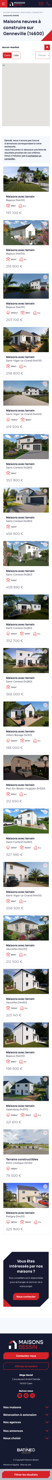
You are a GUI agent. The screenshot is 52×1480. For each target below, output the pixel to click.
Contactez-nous (26, 1355)
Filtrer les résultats (26, 1474)
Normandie (25, 12)
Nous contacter (26, 1296)
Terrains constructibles (22, 1160)
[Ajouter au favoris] (45, 170)
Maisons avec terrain (20, 198)
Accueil (6, 12)
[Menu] (3, 4)
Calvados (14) (37, 12)
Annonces (15, 12)
